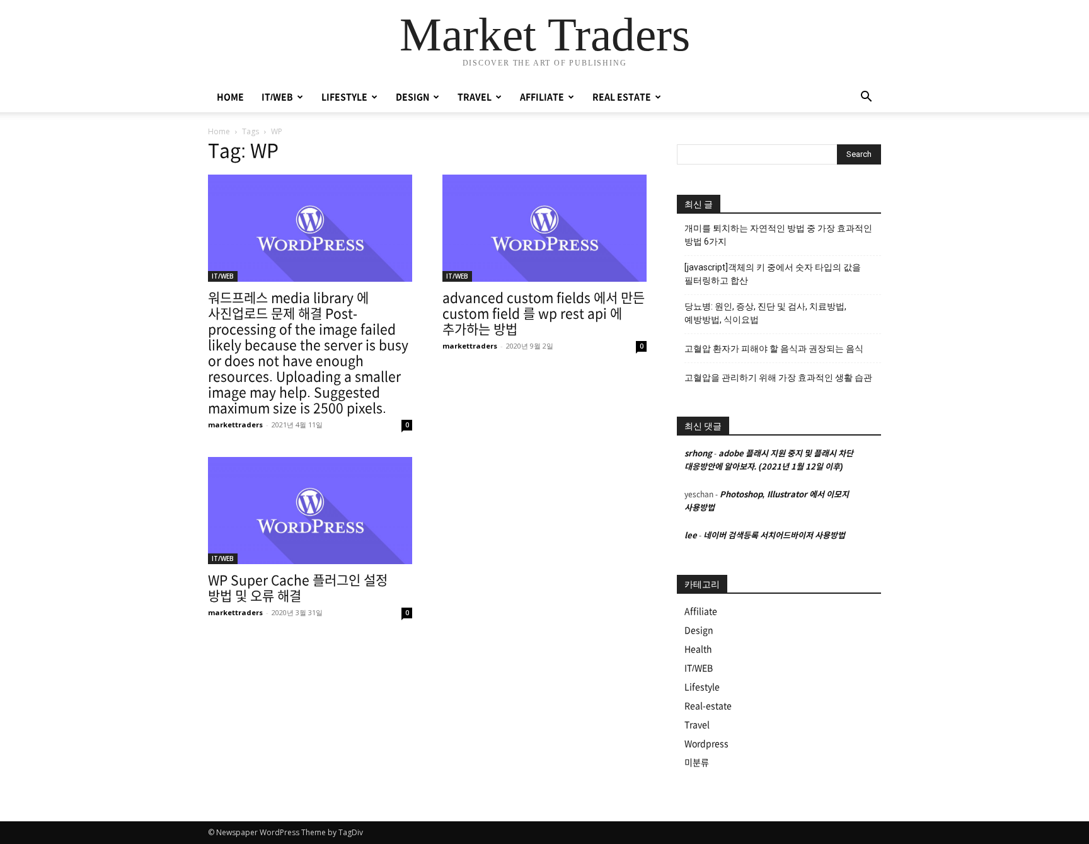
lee (690, 535)
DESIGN (412, 97)
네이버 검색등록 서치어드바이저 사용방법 (774, 535)
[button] (866, 98)
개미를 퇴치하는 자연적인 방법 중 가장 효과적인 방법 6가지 (778, 234)
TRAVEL (475, 97)
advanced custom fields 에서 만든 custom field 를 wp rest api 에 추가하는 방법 (543, 313)
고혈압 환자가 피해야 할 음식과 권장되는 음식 (773, 349)
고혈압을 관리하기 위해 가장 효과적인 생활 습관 (778, 378)
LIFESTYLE (344, 97)
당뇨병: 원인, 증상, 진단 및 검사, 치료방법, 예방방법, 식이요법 (765, 313)
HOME (230, 97)
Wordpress (706, 743)
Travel (697, 724)
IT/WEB (277, 97)
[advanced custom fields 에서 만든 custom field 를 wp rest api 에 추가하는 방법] (544, 228)
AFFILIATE (542, 97)
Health (698, 649)
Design (698, 630)
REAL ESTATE (621, 97)
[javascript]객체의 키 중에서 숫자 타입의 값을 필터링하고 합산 (772, 274)
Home (219, 131)
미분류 (696, 762)
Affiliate (700, 611)
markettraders (235, 424)
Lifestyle (702, 687)
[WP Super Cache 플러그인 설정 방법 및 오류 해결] (310, 510)
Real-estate (708, 706)
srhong (698, 453)
